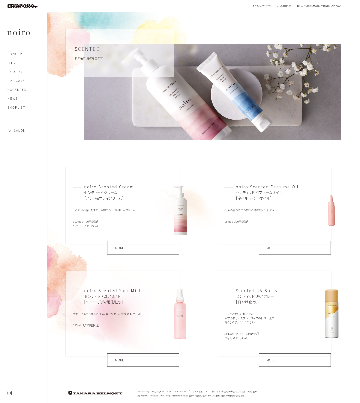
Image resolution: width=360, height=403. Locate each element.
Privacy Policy (143, 391)
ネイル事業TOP (284, 5)
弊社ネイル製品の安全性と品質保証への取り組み (319, 5)
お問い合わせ (158, 391)
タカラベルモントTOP (262, 5)
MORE (119, 247)
